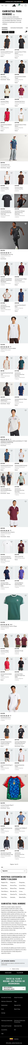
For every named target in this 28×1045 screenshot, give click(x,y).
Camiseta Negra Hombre (12, 897)
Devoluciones (4, 1005)
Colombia (16, 1039)
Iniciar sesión (8, 972)
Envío (2, 1009)
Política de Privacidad (6, 1025)
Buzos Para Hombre (4, 888)
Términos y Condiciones (6, 1020)
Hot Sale (3, 1013)
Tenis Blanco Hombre (4, 891)
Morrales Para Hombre (14, 891)
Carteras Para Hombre (22, 894)
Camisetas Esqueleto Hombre (21, 888)
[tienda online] (14, 6)
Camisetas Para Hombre (4, 894)
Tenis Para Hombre (4, 897)
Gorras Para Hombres (13, 885)
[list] (14, 28)
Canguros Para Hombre (13, 882)
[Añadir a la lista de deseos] (11, 37)
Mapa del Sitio (17, 1005)
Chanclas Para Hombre (14, 894)
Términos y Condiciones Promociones (19, 1021)
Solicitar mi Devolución (6, 1001)
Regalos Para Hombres (4, 882)
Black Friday (17, 1009)
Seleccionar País (18, 1025)
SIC (15, 1029)
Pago (15, 1001)
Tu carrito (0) (20, 972)
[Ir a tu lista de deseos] (6, 5)
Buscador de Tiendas (6, 997)
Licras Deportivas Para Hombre (22, 891)
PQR (2, 1033)
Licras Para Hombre (22, 885)
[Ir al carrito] (25, 5)
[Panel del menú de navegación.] (2, 5)
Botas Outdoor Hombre (23, 897)
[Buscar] (22, 5)
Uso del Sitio (4, 1029)
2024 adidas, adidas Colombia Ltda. (14, 1043)
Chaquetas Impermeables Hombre (23, 882)
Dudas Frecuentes (18, 997)
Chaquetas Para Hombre (4, 885)
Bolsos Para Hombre (13, 888)
